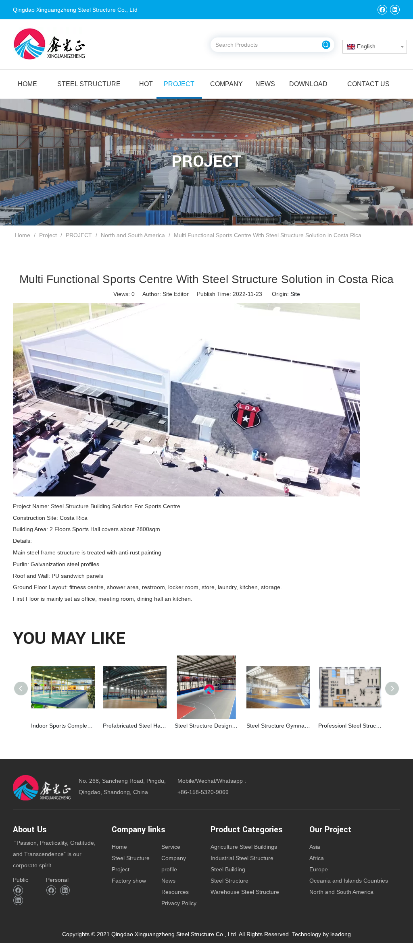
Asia (314, 847)
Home (119, 847)
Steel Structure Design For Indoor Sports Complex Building (206, 725)
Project (120, 869)
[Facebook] (382, 9)
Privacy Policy (178, 903)
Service (170, 847)
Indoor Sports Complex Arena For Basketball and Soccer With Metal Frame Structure (63, 725)
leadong (340, 934)
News (168, 880)
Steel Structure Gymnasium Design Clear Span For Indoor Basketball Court (278, 725)
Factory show (129, 880)
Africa (316, 858)
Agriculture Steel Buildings (244, 847)
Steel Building (228, 869)
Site (295, 294)
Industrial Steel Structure (242, 858)
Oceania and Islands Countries (348, 880)
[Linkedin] (395, 9)
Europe (318, 869)
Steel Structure (131, 858)
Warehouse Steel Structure (245, 892)
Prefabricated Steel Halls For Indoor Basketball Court (135, 725)
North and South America (341, 892)
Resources (175, 892)
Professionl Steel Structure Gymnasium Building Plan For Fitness (350, 725)
